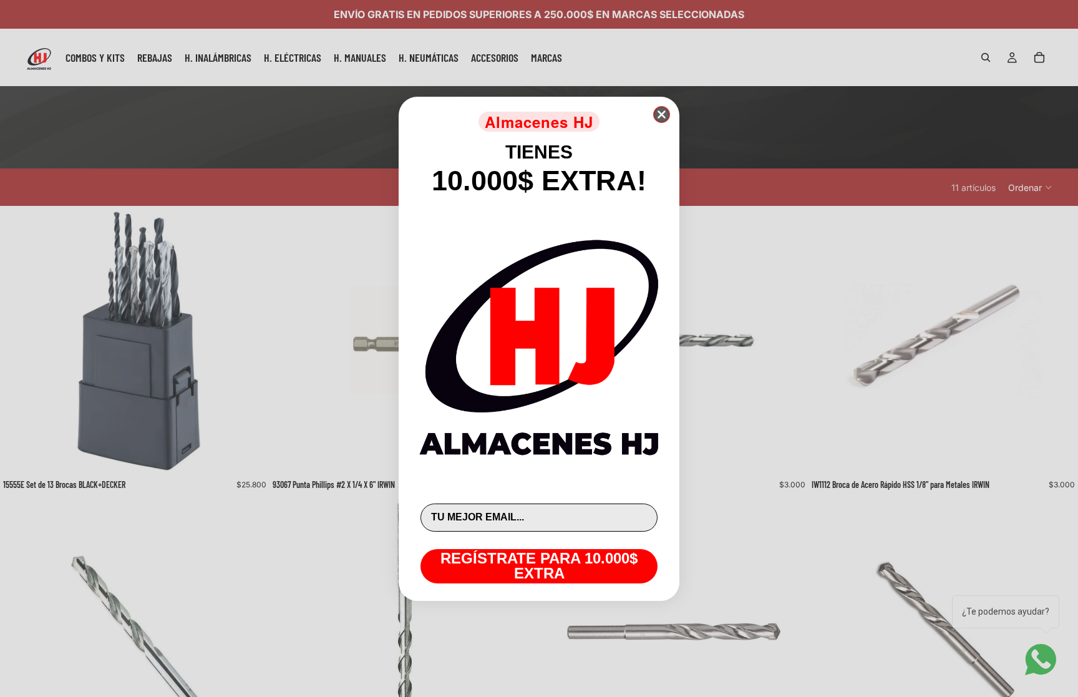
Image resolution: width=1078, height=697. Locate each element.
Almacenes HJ (539, 122)
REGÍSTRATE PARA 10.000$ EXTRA (539, 566)
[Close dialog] (661, 114)
